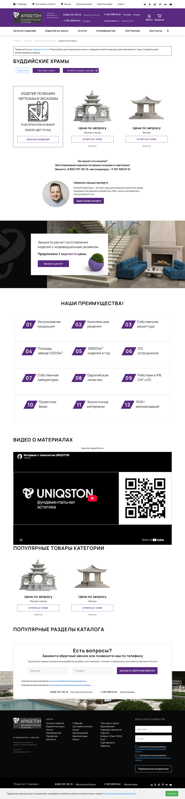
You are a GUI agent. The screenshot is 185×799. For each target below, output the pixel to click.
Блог (102, 739)
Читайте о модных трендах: (81, 70)
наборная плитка (40, 49)
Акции (67, 4)
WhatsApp (128, 15)
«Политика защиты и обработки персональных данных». (70, 685)
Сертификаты (107, 742)
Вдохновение (107, 726)
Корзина (159, 19)
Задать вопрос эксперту (88, 200)
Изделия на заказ (56, 30)
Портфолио (132, 30)
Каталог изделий (24, 30)
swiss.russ (23, 70)
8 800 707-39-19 (72, 14)
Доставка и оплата (45, 4)
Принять (172, 793)
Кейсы (121, 4)
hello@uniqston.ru (111, 21)
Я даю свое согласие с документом (54, 681)
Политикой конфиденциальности (119, 793)
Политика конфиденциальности (22, 750)
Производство (106, 30)
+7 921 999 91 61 (72, 20)
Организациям (84, 4)
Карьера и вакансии (111, 729)
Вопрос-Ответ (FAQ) (111, 736)
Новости (104, 732)
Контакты (156, 30)
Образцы (105, 745)
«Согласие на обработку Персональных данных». (68, 681)
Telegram (136, 15)
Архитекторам (104, 4)
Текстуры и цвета (46, 70)
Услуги (82, 30)
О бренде (22, 4)
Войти (149, 19)
